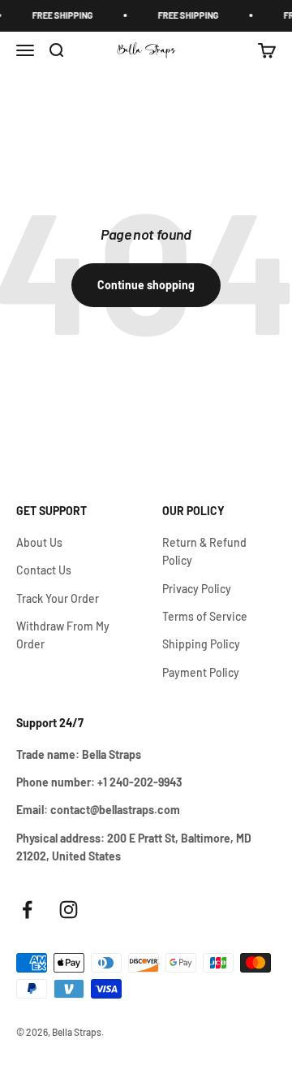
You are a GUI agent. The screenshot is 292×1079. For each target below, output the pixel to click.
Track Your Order (57, 598)
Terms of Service (204, 616)
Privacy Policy (196, 589)
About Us (39, 542)
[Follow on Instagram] (68, 910)
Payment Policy (200, 672)
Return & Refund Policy (204, 551)
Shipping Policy (201, 644)
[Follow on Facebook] (27, 910)
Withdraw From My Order (63, 635)
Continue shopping (146, 285)
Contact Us (43, 570)
